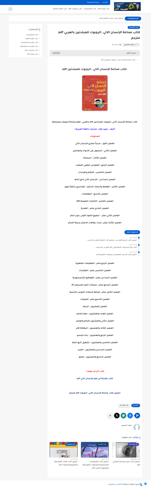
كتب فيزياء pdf (103, 9)
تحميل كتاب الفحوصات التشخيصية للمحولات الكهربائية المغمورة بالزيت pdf (96, 465)
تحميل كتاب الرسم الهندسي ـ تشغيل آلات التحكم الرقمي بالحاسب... (111, 240)
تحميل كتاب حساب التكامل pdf (111, 18)
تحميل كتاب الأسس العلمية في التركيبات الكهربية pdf (116, 255)
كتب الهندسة (133, 27)
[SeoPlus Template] (141, 484)
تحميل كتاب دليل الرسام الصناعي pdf (126, 463)
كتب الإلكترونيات (89, 9)
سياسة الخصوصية (93, 2)
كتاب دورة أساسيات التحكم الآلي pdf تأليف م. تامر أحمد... (115, 247)
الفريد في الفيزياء (114, 484)
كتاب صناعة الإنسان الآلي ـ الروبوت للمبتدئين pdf (118, 60)
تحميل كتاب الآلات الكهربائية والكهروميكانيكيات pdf (66, 463)
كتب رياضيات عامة (31, 50)
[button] (130, 415)
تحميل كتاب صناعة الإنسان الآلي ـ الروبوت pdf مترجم (94, 393)
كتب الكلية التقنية (60, 9)
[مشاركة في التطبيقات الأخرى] (110, 415)
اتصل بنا (105, 2)
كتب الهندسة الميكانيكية (29, 46)
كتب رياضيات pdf (75, 9)
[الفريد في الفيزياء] (127, 6)
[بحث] (10, 9)
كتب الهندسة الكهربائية (29, 42)
